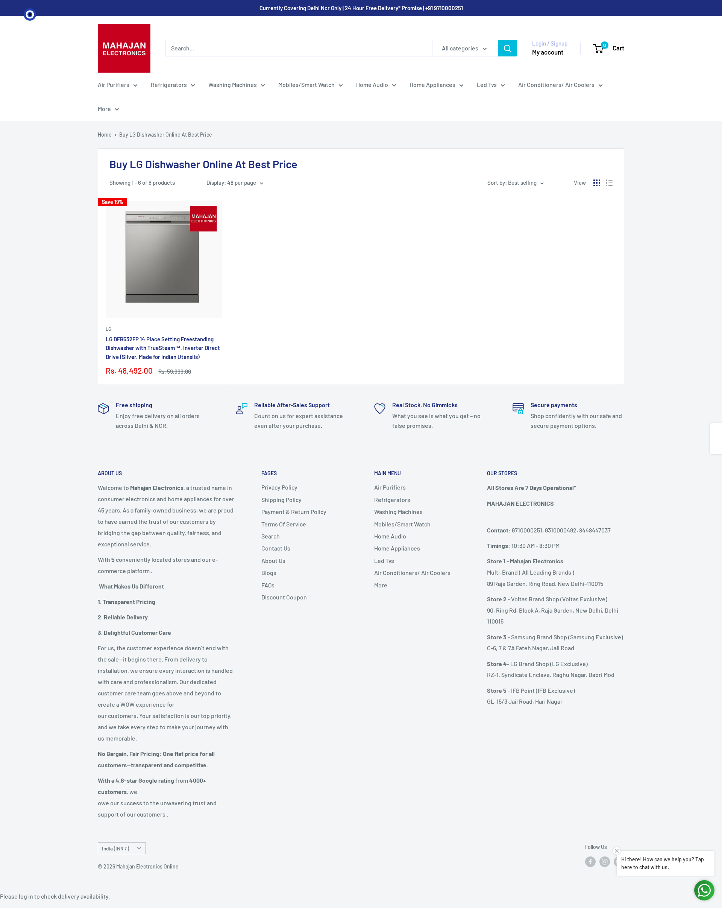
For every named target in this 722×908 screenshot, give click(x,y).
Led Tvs (487, 84)
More (104, 108)
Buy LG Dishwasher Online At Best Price (165, 134)
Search (270, 536)
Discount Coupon (284, 597)
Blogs (268, 572)
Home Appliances (432, 84)
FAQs (268, 585)
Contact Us (275, 548)
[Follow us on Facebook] (590, 861)
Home (105, 134)
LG (108, 329)
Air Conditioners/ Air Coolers (556, 84)
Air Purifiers (113, 84)
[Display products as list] (609, 182)
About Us (273, 560)
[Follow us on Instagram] (604, 861)
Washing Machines (232, 84)
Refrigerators (169, 84)
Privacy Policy (279, 487)
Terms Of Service (283, 524)
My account (547, 52)
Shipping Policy (281, 499)
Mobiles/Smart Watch (306, 84)
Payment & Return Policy (293, 511)
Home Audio (372, 84)
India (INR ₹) (115, 848)
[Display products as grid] (596, 182)
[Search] (507, 48)
